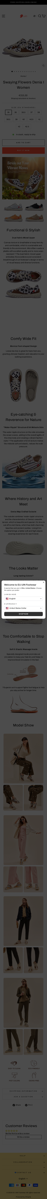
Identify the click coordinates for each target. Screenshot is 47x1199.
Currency (10, 604)
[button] (23, 599)
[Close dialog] (43, 582)
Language (10, 594)
